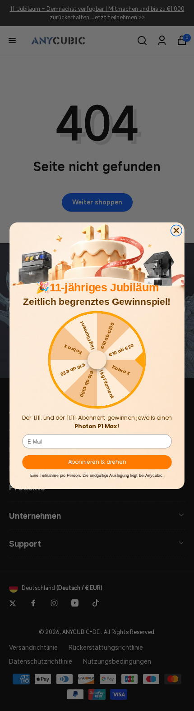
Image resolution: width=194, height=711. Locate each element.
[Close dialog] (176, 230)
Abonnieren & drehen (97, 462)
